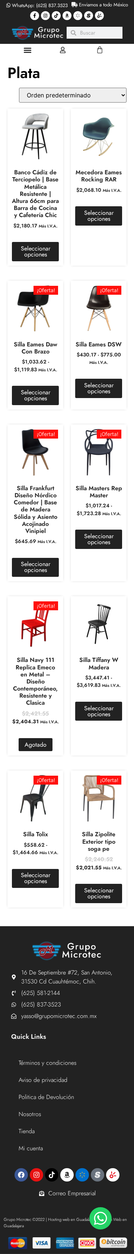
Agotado (36, 744)
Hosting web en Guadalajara (72, 1219)
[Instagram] (45, 15)
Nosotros (30, 1114)
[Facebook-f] (34, 15)
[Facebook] (21, 1175)
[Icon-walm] (77, 15)
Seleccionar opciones (35, 251)
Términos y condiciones (47, 1063)
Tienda (27, 1131)
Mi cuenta (31, 1148)
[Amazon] (67, 15)
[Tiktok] (56, 15)
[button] (28, 50)
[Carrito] (99, 50)
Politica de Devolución (46, 1097)
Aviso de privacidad (43, 1080)
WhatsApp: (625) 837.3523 (39, 5)
